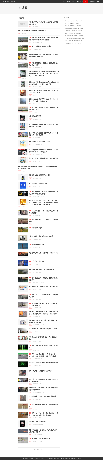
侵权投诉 (79, 458)
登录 (85, 1)
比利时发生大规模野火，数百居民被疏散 (41, 269)
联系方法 (46, 458)
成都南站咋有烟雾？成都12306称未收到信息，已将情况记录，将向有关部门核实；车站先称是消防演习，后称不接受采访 (44, 73)
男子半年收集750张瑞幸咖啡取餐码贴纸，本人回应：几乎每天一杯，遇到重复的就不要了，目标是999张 (75, 43)
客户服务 (54, 458)
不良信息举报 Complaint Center (67, 458)
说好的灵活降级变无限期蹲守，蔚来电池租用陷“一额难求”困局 (75, 35)
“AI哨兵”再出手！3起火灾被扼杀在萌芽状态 (42, 396)
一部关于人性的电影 (38, 261)
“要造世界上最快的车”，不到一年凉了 (73, 23)
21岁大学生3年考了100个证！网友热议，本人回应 (75, 30)
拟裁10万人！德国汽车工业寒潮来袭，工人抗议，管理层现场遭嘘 (75, 33)
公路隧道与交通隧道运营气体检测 (39, 175)
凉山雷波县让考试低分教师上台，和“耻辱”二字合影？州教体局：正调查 (75, 28)
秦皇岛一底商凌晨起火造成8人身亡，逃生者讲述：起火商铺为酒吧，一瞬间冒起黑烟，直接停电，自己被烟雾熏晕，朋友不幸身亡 (43, 202)
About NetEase (37, 458)
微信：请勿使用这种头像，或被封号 (73, 25)
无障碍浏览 (13, 1)
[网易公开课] (68, 1)
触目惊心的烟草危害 (35, 116)
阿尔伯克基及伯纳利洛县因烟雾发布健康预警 (32, 30)
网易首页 (4, 1)
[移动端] (64, 1)
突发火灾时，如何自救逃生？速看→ (40, 141)
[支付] (78, 1)
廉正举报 (75, 458)
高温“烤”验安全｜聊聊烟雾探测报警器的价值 (43, 328)
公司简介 (42, 458)
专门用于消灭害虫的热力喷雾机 (41, 46)
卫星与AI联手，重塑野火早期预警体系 (41, 236)
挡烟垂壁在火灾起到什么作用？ (38, 421)
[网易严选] (73, 1)
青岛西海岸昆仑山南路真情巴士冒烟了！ (41, 371)
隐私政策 (58, 458)
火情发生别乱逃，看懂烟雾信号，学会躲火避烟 (43, 158)
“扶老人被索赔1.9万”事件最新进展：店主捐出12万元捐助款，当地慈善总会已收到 (75, 40)
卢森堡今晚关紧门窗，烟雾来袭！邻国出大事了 (43, 253)
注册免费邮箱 (91, 1)
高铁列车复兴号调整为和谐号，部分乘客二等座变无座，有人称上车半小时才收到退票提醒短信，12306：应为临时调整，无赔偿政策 (75, 21)
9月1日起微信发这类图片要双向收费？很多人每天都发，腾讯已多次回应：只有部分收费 (75, 38)
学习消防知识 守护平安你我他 (38, 183)
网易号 (30, 26)
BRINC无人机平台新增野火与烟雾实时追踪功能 (43, 362)
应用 (8, 1)
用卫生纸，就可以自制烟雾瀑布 (41, 438)
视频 (30, 42)
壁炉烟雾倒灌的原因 (38, 244)
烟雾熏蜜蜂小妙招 (37, 228)
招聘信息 (50, 458)
